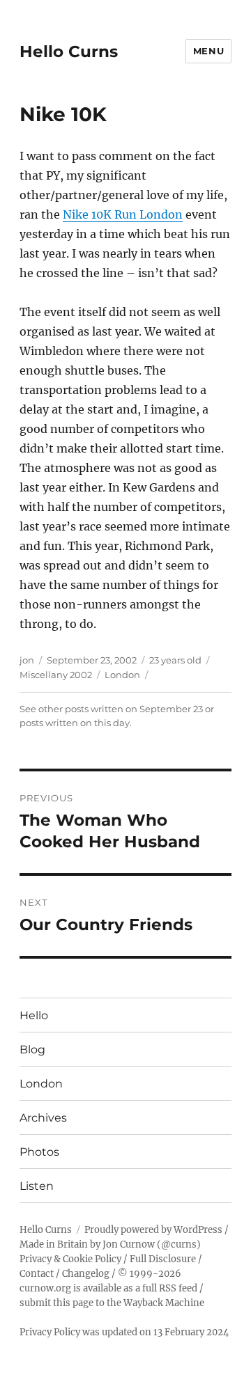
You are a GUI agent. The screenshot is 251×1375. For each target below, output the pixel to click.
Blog (32, 1049)
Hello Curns (69, 51)
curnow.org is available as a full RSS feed (108, 1288)
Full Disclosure (163, 1259)
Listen (37, 1186)
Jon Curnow (128, 1244)
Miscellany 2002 (56, 674)
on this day (105, 722)
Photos (39, 1151)
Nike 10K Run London (123, 214)
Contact (37, 1274)
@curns (179, 1244)
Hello (34, 1015)
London (122, 674)
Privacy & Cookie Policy (70, 1259)
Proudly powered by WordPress (153, 1230)
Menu (208, 50)
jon (27, 660)
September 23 (171, 708)
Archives (43, 1117)
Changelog (85, 1274)
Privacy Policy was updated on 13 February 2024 (124, 1332)
